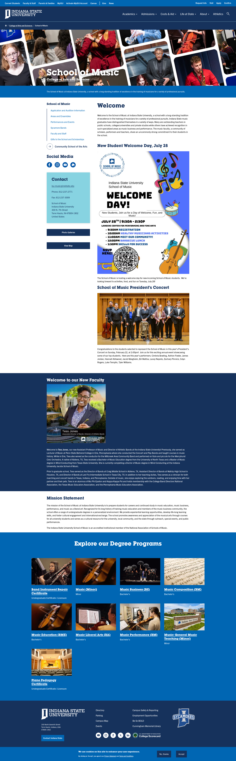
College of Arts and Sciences (21, 25)
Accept (181, 754)
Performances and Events (62, 122)
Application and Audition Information (68, 110)
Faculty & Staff (29, 3)
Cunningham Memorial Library (147, 726)
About (203, 13)
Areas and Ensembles (61, 116)
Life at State (187, 13)
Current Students (12, 3)
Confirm (227, 3)
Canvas (93, 3)
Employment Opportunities (145, 715)
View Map (71, 246)
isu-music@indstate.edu (63, 185)
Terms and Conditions (126, 756)
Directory (100, 710)
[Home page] (6, 25)
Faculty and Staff (58, 133)
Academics (128, 13)
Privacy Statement (110, 756)
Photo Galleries (68, 232)
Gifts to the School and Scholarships (67, 139)
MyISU (60, 3)
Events (99, 726)
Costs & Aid (167, 13)
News (111, 3)
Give (104, 3)
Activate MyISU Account (77, 3)
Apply (218, 3)
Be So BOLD (138, 720)
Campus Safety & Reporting (145, 710)
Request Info (201, 3)
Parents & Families (46, 3)
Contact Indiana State (52, 738)
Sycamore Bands (58, 127)
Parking (99, 715)
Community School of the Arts (67, 146)
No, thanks (164, 754)
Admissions (148, 13)
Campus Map (102, 720)
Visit (211, 3)
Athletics (218, 13)
